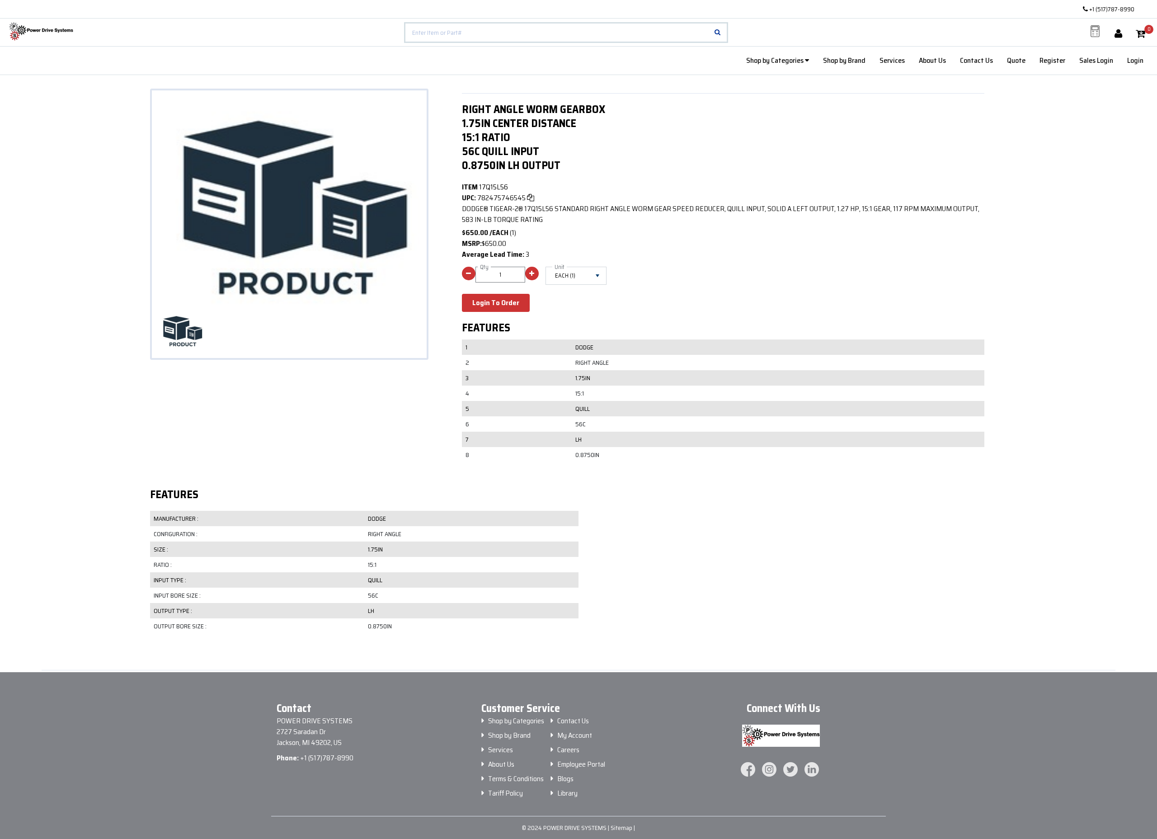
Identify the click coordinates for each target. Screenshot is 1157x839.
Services (892, 60)
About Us (932, 60)
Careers (568, 750)
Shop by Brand (844, 60)
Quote (1016, 60)
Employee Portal (581, 764)
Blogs (565, 778)
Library (567, 793)
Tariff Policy (505, 793)
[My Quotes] (1095, 31)
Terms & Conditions (516, 778)
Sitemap (622, 828)
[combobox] (566, 32)
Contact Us (976, 60)
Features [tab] (174, 495)
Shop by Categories (775, 60)
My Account (574, 735)
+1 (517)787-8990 (1111, 9)
